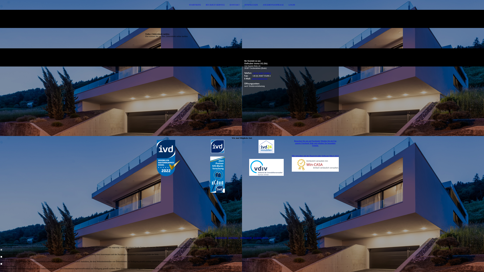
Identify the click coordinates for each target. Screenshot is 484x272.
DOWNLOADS (251, 5)
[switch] (1, 250)
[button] (128, 271)
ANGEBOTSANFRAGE (273, 5)
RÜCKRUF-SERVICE (215, 5)
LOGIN (292, 5)
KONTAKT (235, 5)
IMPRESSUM (246, 238)
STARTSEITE (195, 5)
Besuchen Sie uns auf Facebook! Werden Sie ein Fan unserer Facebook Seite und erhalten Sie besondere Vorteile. (315, 143)
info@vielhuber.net (259, 79)
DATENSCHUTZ (260, 238)
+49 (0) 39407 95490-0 (261, 73)
